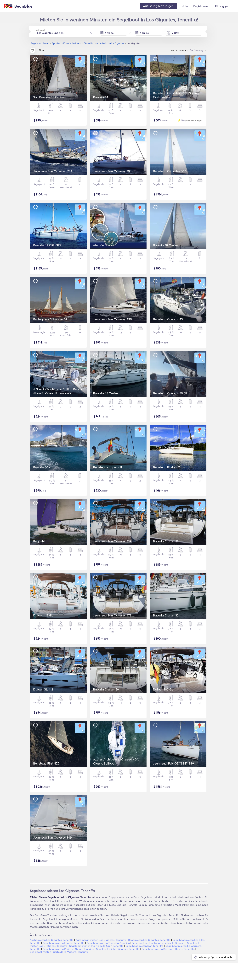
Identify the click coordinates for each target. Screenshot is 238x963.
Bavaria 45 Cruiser (106, 393)
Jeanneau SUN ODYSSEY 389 (173, 763)
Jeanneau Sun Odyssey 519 (112, 541)
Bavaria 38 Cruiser (166, 245)
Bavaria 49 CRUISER (47, 245)
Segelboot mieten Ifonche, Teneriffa (64, 943)
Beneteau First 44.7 (166, 467)
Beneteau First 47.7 (46, 763)
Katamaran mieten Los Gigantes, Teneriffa (101, 940)
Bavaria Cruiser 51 (165, 541)
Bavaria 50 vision (45, 467)
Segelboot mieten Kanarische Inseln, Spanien (158, 943)
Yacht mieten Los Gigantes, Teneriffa (52, 940)
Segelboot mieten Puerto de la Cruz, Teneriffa (96, 945)
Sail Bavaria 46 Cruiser (49, 97)
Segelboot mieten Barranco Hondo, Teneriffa (168, 949)
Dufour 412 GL (43, 615)
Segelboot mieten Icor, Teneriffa (144, 945)
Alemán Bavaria (104, 245)
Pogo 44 (39, 541)
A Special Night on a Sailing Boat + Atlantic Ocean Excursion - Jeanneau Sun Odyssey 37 (57, 393)
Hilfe (184, 6)
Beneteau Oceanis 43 (168, 319)
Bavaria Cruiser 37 (165, 615)
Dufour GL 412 (43, 689)
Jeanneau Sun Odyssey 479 (112, 615)
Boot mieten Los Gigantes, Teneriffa (149, 940)
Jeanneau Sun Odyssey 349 (52, 837)
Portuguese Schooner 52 (50, 319)
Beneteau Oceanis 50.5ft (170, 393)
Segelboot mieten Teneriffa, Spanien (108, 943)
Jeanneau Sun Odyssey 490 (112, 319)
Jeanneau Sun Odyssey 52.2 (52, 171)
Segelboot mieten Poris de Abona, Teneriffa (68, 949)
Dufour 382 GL (163, 689)
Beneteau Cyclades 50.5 (170, 171)
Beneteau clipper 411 (107, 467)
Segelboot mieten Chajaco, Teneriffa (118, 949)
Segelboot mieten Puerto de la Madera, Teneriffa (59, 951)
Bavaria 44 (100, 97)
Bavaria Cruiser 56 (106, 689)
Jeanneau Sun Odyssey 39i (112, 171)
